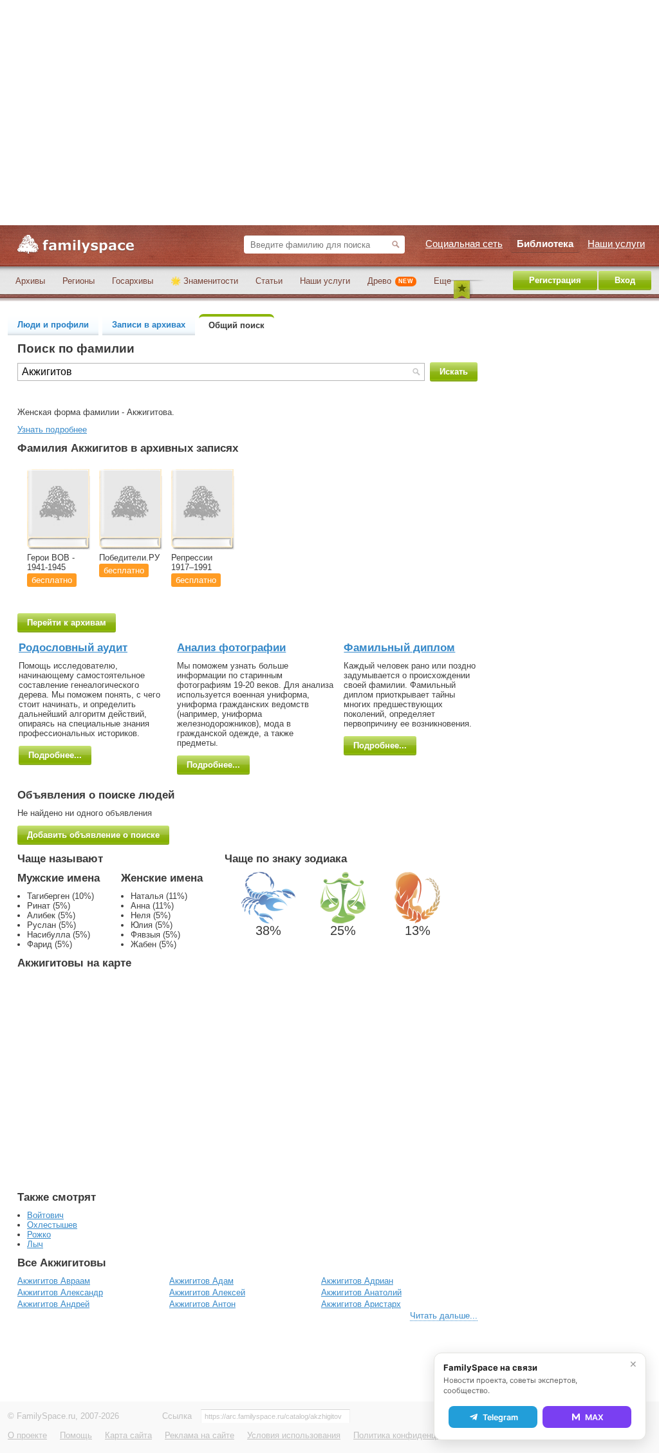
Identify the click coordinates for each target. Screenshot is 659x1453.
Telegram (500, 1417)
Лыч (35, 1244)
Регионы (78, 281)
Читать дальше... (444, 1315)
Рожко (39, 1234)
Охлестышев (52, 1225)
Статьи (269, 281)
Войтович (45, 1215)
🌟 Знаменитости (204, 281)
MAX (594, 1417)
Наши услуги (325, 281)
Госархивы (132, 281)
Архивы (30, 281)
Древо (390, 281)
